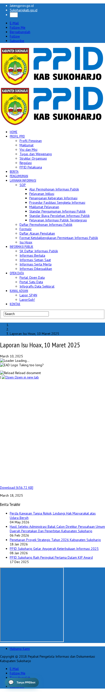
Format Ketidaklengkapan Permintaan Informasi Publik (59, 238)
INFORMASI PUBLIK (21, 246)
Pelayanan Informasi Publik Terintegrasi (58, 220)
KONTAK (15, 304)
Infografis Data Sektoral (37, 286)
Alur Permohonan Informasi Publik (54, 189)
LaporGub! (27, 299)
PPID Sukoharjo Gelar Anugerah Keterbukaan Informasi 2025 (54, 548)
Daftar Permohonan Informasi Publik (46, 224)
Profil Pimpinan (31, 140)
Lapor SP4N (28, 295)
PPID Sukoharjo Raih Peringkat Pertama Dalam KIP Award (51, 557)
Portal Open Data (32, 277)
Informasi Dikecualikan (36, 268)
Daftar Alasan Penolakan (37, 233)
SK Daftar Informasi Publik (39, 251)
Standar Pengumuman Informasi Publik (57, 211)
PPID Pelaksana (31, 167)
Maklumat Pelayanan (44, 207)
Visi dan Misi (28, 149)
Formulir (26, 229)
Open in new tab (26, 377)
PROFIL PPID (17, 136)
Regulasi (26, 163)
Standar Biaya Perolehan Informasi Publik (59, 216)
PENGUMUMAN (19, 176)
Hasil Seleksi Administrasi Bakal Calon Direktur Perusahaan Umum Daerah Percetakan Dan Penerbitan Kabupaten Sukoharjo (57, 528)
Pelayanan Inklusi (41, 193)
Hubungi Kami (20, 648)
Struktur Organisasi (33, 158)
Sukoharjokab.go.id (23, 10)
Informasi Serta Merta (36, 264)
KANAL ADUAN (19, 291)
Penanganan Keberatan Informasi (53, 198)
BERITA (14, 171)
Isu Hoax (26, 242)
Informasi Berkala (32, 255)
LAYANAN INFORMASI (23, 180)
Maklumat (26, 145)
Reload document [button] (27, 373)
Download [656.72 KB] (16, 487)
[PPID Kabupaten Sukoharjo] (52, 84)
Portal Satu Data (31, 282)
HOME (13, 132)
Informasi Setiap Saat (35, 260)
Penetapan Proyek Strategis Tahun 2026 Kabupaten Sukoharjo (55, 540)
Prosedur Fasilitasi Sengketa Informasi (57, 202)
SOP (23, 185)
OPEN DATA (17, 273)
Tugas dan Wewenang (36, 154)
